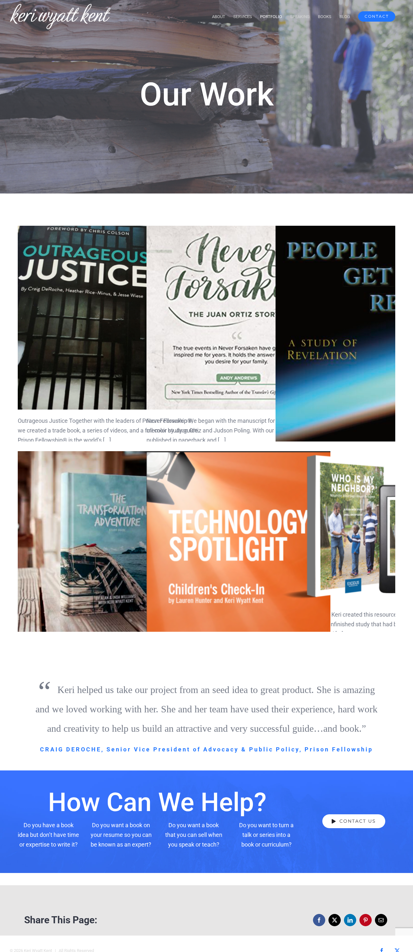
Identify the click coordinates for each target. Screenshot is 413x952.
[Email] (381, 920)
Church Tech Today (238, 543)
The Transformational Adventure (110, 543)
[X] (334, 920)
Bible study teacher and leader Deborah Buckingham (367, 345)
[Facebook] (319, 920)
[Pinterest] (365, 920)
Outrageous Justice (110, 318)
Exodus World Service (367, 527)
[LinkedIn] (350, 920)
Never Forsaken (238, 318)
